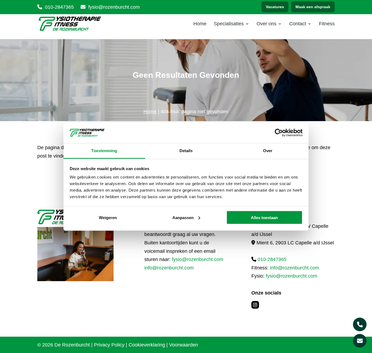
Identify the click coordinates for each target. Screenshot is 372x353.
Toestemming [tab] (104, 150)
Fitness (327, 24)
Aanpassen (183, 217)
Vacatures (275, 7)
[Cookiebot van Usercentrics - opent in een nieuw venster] (279, 132)
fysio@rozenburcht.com (197, 259)
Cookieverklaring (147, 345)
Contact (297, 24)
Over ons (266, 24)
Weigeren (108, 217)
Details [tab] (186, 150)
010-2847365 (59, 7)
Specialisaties (229, 24)
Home (199, 24)
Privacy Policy (109, 345)
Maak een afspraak (312, 7)
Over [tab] (267, 150)
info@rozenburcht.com (169, 268)
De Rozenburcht (72, 345)
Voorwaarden (183, 345)
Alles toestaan (264, 217)
